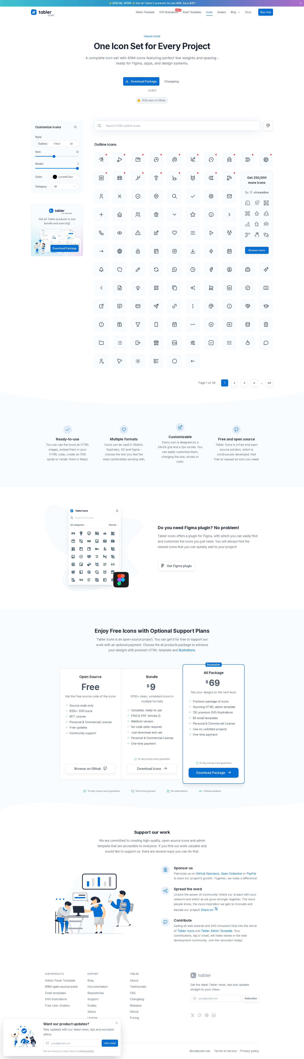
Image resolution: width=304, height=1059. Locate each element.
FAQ (132, 993)
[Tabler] (201, 975)
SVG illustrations (56, 999)
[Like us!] (207, 1016)
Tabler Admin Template (216, 931)
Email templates (55, 993)
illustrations (187, 650)
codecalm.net (201, 1051)
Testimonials (138, 986)
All (71, 143)
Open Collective (231, 873)
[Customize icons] (268, 126)
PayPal (251, 873)
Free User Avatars (57, 1005)
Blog (233, 12)
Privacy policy (249, 1051)
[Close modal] (116, 1023)
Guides (91, 1005)
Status (91, 1011)
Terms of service (225, 1051)
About (134, 980)
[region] (152, 3)
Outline (42, 143)
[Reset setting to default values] (75, 127)
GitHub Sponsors (207, 873)
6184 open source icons (61, 986)
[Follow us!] (193, 1016)
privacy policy (86, 1051)
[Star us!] (200, 1016)
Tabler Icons (186, 931)
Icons (209, 12)
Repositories (95, 993)
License (92, 1018)
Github (134, 1011)
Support (93, 999)
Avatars (221, 12)
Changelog (171, 81)
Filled (57, 143)
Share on (207, 910)
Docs (248, 12)
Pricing (134, 1018)
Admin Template (145, 12)
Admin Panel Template (60, 980)
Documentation (97, 986)
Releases (136, 1005)
